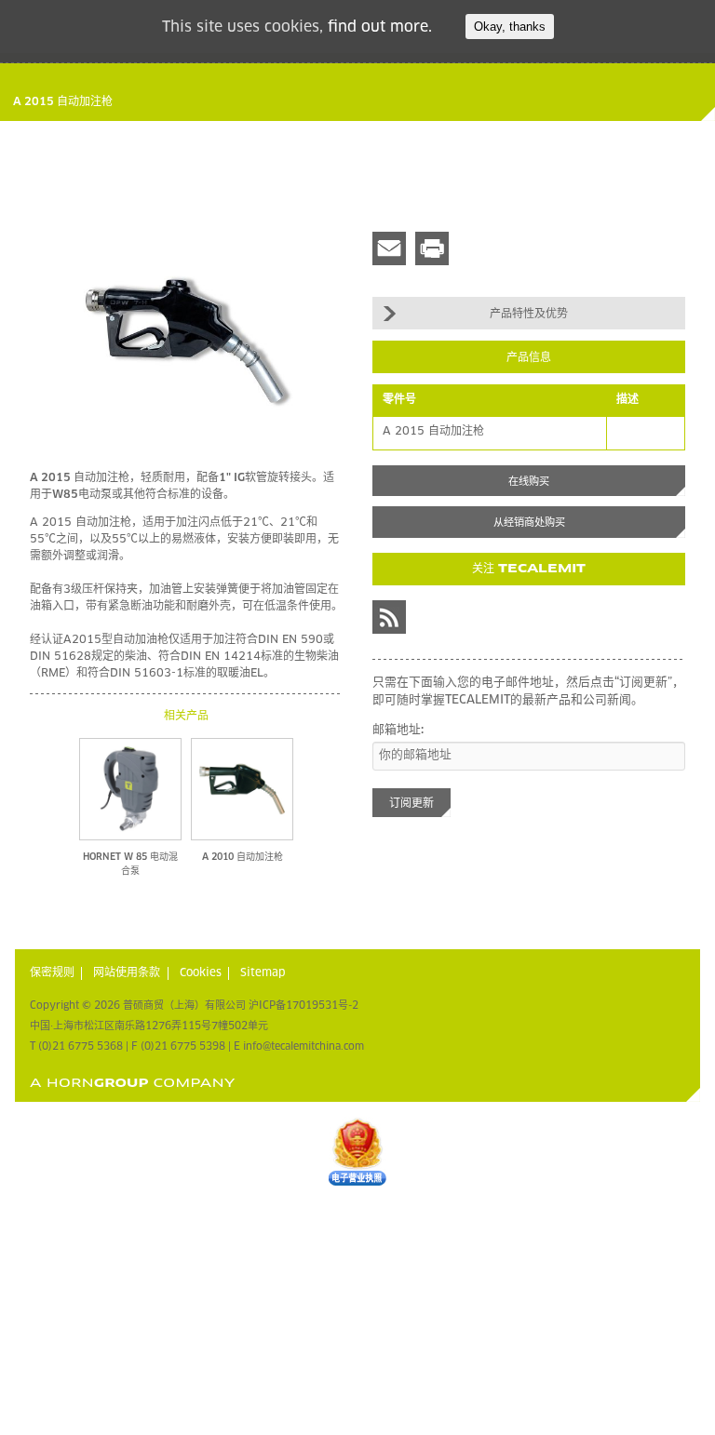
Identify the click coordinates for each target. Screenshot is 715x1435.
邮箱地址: (398, 730)
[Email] (389, 248)
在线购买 (528, 481)
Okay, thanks (510, 27)
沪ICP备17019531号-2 (303, 1005)
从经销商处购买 (529, 522)
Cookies (201, 973)
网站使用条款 (126, 973)
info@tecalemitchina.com (303, 1046)
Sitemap (263, 973)
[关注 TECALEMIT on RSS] (389, 617)
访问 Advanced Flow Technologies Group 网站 (133, 1083)
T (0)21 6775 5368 (76, 1046)
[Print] (432, 248)
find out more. (380, 27)
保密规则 (52, 973)
